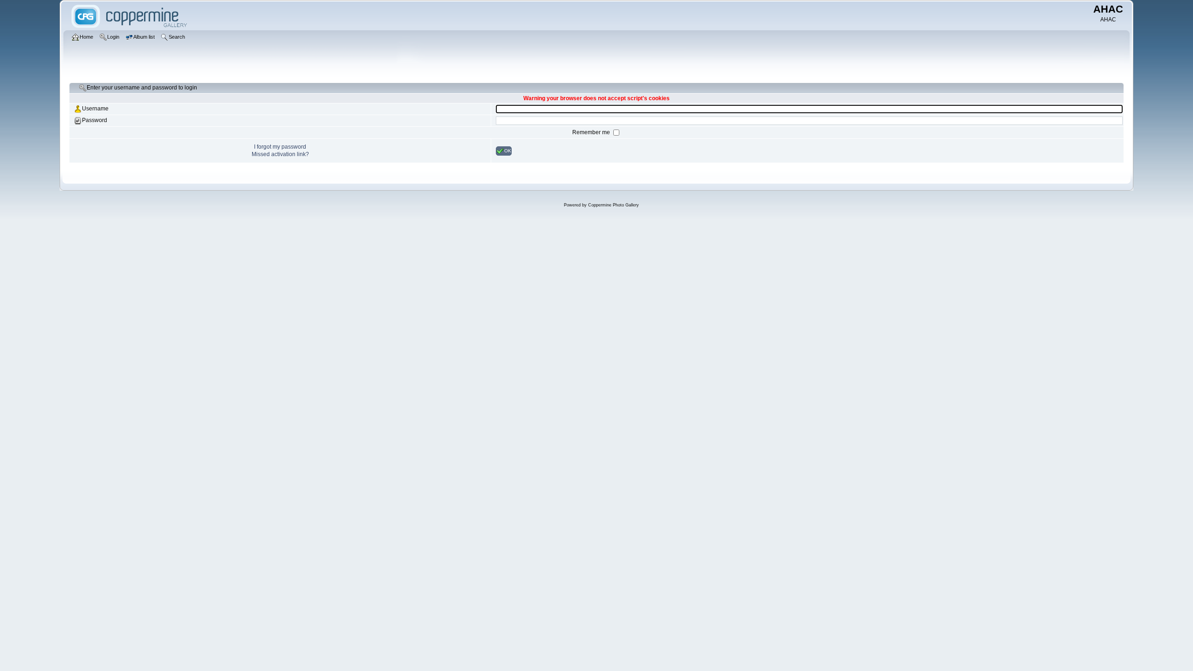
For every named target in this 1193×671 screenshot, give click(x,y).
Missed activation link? (280, 154)
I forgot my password (280, 147)
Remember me (591, 132)
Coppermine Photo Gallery (613, 205)
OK (507, 150)
